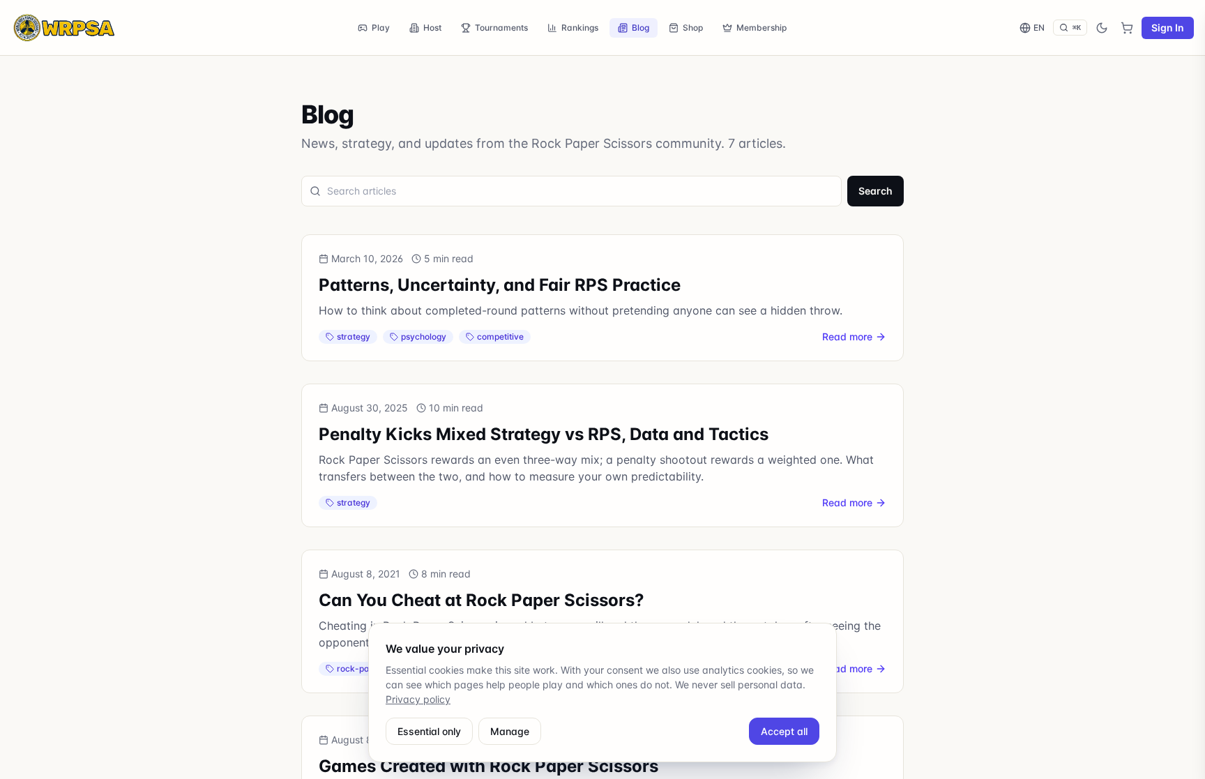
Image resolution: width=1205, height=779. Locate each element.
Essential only (429, 731)
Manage (509, 731)
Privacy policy (418, 699)
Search (875, 191)
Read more (847, 336)
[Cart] (1126, 27)
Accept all (784, 731)
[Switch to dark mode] (1101, 27)
